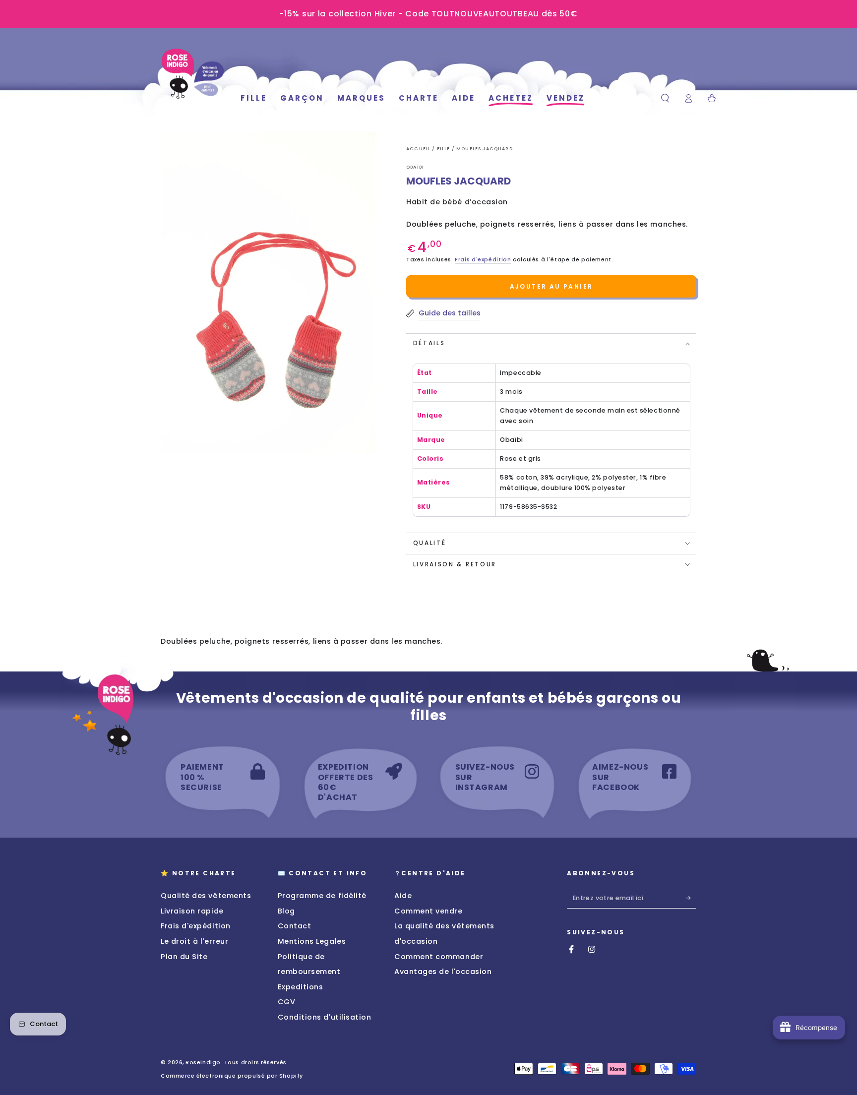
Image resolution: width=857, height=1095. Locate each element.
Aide (403, 896)
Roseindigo (202, 1062)
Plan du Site (184, 957)
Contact (294, 926)
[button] (665, 98)
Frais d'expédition (483, 259)
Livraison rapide (192, 911)
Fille (444, 149)
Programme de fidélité (322, 896)
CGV (287, 1002)
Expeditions (300, 987)
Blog (286, 911)
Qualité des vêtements (206, 896)
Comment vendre (428, 911)
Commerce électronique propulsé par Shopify (232, 1076)
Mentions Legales (312, 941)
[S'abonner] (691, 898)
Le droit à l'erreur (194, 941)
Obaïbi (415, 167)
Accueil (419, 149)
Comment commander (438, 957)
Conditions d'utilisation (324, 1017)
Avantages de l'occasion (442, 971)
